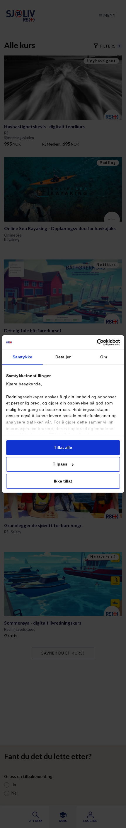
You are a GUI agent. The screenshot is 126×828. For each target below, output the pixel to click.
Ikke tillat (63, 481)
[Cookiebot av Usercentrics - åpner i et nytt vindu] (97, 342)
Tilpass (60, 464)
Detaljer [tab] (63, 357)
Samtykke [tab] (22, 357)
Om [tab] (103, 357)
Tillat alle (63, 447)
